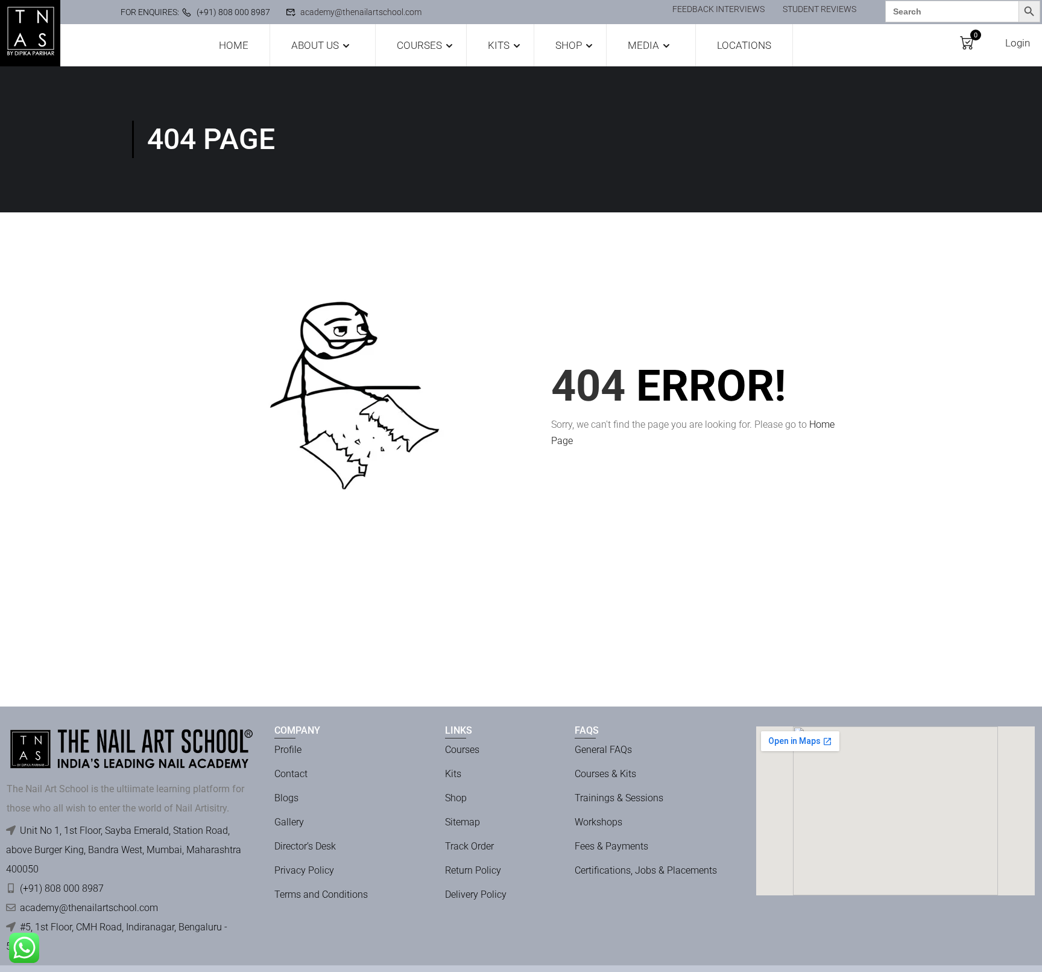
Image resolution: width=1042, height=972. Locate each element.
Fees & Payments (611, 846)
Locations (744, 45)
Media (643, 45)
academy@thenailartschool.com (361, 12)
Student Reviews (819, 9)
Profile (288, 749)
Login (1017, 43)
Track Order (469, 846)
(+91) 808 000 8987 (233, 12)
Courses (419, 45)
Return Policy (473, 870)
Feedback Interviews (718, 9)
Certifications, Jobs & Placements (646, 870)
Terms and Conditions (321, 894)
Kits (499, 45)
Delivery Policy (476, 894)
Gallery (289, 822)
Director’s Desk (305, 846)
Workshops (598, 822)
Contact (291, 774)
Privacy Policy (304, 870)
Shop (568, 45)
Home (233, 45)
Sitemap (462, 822)
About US (315, 45)
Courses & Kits (605, 774)
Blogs (286, 798)
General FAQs (603, 749)
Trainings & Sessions (619, 798)
